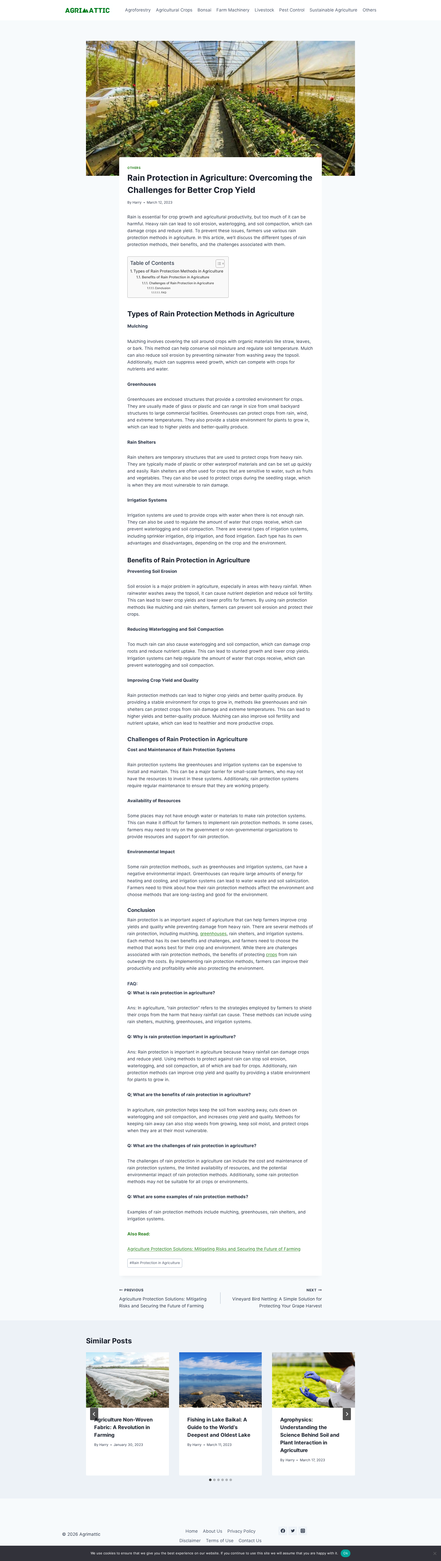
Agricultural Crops (174, 10)
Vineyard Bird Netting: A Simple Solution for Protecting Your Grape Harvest (277, 1298)
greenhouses (213, 933)
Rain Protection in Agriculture (155, 1263)
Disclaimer (190, 1540)
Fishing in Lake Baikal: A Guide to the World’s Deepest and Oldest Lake (218, 1427)
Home (192, 1531)
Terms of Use (220, 1540)
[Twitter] (292, 1531)
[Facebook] (282, 1531)
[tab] (210, 1480)
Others (369, 10)
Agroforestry (138, 10)
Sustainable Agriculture (333, 10)
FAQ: (164, 292)
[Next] (347, 1414)
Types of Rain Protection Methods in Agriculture (178, 271)
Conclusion (162, 288)
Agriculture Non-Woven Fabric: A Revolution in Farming (123, 1427)
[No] (434, 1553)
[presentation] (127, 1379)
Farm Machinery (232, 10)
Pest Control (291, 10)
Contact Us (250, 1540)
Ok (345, 1553)
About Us (212, 1531)
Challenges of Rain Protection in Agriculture (181, 283)
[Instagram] (302, 1531)
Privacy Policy (241, 1531)
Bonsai (204, 10)
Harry (137, 202)
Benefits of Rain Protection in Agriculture (175, 277)
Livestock (264, 10)
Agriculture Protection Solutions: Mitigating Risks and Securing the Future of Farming (213, 1249)
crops (271, 954)
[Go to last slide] (94, 1414)
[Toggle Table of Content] (217, 263)
